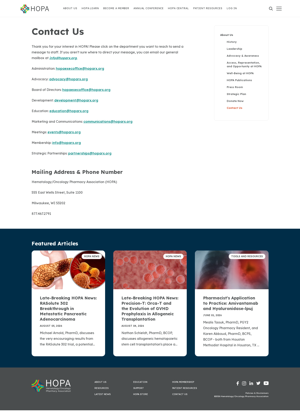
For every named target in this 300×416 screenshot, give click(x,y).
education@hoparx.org (68, 111)
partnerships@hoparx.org (89, 153)
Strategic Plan (236, 94)
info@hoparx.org (66, 143)
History (232, 41)
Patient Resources (207, 8)
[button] (279, 8)
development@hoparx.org (76, 100)
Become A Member (116, 8)
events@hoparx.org (64, 132)
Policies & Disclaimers (257, 393)
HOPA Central (178, 8)
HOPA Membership (183, 382)
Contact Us (234, 107)
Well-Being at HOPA (240, 73)
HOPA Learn (90, 8)
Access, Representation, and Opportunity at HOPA (244, 64)
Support (138, 388)
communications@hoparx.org (107, 121)
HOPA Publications (239, 80)
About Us (70, 8)
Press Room (235, 87)
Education (140, 382)
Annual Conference (148, 8)
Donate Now (235, 101)
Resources (101, 388)
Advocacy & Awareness (243, 55)
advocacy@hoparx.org (68, 79)
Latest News (102, 394)
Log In (232, 8)
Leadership (234, 48)
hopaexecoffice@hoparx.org (80, 68)
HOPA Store (140, 394)
